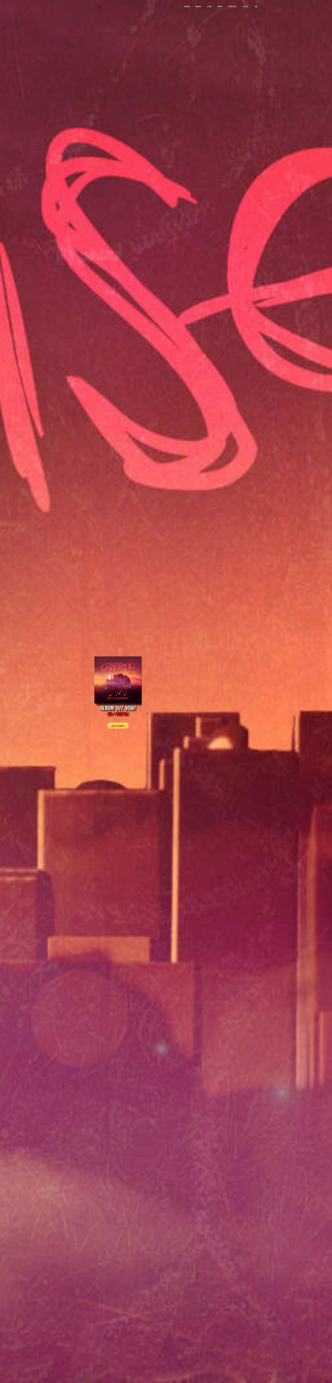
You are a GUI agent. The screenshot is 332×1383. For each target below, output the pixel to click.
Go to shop (120, 726)
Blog (245, 6)
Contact (232, 6)
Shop (219, 6)
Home (187, 6)
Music (199, 6)
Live (209, 6)
